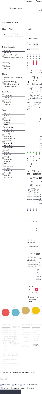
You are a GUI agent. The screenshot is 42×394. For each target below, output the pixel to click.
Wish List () (15, 340)
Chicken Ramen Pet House (36, 166)
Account (14, 332)
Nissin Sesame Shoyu (30, 65)
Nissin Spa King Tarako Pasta (36, 71)
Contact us (26, 330)
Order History (14, 336)
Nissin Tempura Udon (39, 114)
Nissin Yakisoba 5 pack (33, 166)
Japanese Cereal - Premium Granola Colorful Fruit (30, 232)
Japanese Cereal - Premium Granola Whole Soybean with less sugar (36, 241)
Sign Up (36, 346)
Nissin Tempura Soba (39, 65)
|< (29, 286)
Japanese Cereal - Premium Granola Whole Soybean (33, 232)
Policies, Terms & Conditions (25, 339)
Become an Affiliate (25, 345)
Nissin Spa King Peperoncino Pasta (33, 71)
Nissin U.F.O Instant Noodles (27, 166)
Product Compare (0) (33, 40)
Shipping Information (26, 333)
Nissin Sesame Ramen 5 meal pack (27, 75)
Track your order (15, 345)
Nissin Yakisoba (30, 160)
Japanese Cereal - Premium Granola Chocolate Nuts (27, 232)
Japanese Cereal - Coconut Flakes (39, 169)
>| (36, 292)
